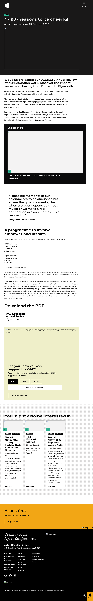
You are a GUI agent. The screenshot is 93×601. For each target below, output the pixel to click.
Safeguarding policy (38, 559)
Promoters (21, 570)
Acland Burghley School (26, 112)
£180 (36, 381)
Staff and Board (22, 559)
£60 (24, 381)
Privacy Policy (36, 553)
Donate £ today (18, 395)
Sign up (11, 521)
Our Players (21, 556)
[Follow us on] (5, 576)
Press (20, 567)
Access (34, 562)
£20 (13, 381)
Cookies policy (36, 556)
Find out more (13, 179)
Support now (90, 598)
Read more (8, 486)
